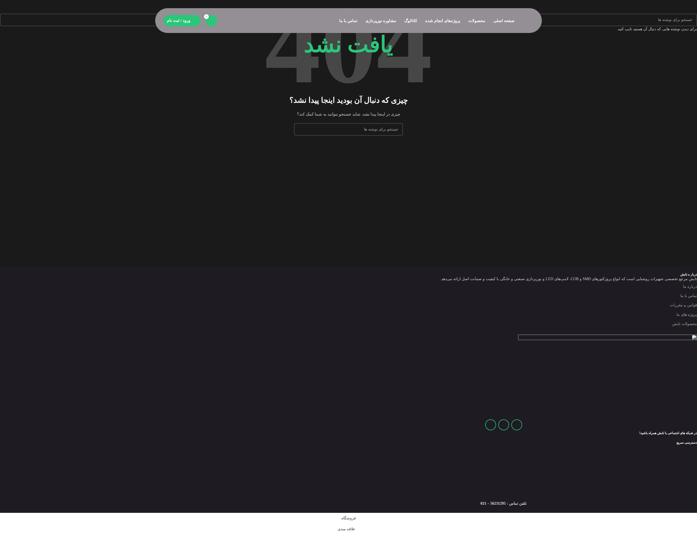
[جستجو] (224, 20)
